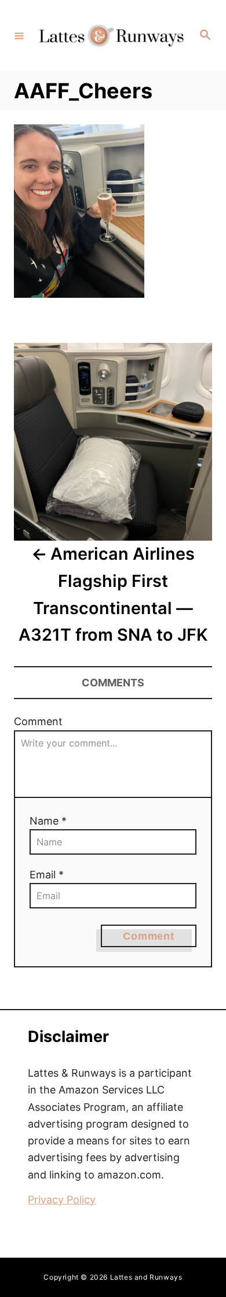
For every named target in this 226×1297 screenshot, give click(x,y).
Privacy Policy (62, 1199)
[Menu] (19, 35)
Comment (38, 721)
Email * (47, 875)
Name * (48, 821)
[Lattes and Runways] (111, 35)
